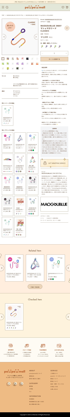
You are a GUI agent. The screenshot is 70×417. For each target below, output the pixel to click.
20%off (21, 222)
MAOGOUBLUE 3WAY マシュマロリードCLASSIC (39, 15)
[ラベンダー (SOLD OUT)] (29, 150)
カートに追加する (54, 59)
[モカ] (20, 171)
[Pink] (4, 171)
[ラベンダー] (16, 171)
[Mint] (9, 171)
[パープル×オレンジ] (50, 46)
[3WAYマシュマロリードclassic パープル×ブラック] (16, 214)
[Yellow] (5, 171)
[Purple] (7, 171)
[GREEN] (18, 235)
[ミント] (4, 123)
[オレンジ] (8, 123)
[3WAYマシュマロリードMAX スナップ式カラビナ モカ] (20, 214)
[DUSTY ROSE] (20, 235)
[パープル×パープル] (46, 46)
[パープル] (6, 123)
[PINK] (29, 171)
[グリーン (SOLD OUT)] (18, 171)
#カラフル (49, 220)
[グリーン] (33, 150)
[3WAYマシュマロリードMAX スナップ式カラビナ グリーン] (18, 214)
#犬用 (59, 220)
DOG (48, 21)
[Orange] (11, 171)
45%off (21, 201)
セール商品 (20, 199)
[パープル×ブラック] (59, 46)
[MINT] (31, 171)
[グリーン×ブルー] (42, 46)
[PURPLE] (33, 171)
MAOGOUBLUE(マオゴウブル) (15, 15)
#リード (55, 220)
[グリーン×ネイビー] (55, 46)
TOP (3, 15)
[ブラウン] (31, 150)
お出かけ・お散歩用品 (52, 218)
